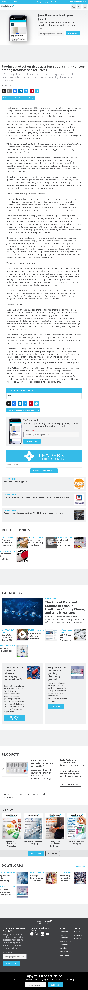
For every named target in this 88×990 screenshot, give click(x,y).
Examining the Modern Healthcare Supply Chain (66, 878)
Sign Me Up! (73, 33)
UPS (10, 396)
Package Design (37, 873)
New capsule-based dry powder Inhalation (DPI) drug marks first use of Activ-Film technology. (42, 774)
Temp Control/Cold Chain (66, 630)
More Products (70, 784)
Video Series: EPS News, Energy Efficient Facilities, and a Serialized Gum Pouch (7, 637)
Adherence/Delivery (35, 537)
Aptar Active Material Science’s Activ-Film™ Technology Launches (42, 763)
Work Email (28, 430)
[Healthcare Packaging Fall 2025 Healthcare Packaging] (33, 826)
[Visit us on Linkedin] (42, 934)
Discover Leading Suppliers (15, 481)
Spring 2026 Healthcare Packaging (11, 844)
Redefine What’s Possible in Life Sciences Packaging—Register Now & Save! (37, 497)
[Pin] (32, 91)
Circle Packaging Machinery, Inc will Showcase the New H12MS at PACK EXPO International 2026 (73, 762)
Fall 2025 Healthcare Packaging (33, 843)
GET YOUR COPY (14, 718)
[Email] (9, 91)
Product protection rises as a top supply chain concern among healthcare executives (7, 542)
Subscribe (36, 853)
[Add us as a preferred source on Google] (37, 91)
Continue (55, 985)
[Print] (4, 91)
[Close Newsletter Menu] (85, 15)
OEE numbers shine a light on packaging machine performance (62, 542)
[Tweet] (26, 91)
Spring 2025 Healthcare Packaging (55, 844)
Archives (52, 853)
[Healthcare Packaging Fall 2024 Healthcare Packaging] (76, 826)
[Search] (79, 6)
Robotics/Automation (63, 537)
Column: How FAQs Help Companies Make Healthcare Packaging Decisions (34, 636)
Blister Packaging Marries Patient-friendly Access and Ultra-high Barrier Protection (72, 774)
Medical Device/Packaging (36, 630)
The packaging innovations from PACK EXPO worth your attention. (33, 513)
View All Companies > (44, 471)
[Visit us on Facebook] (32, 934)
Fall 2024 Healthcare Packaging (77, 843)
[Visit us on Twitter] (37, 934)
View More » (81, 866)
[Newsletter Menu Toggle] (73, 6)
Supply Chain (7, 537)
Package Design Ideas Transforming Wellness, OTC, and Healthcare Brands (37, 878)
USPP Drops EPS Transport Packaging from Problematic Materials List (66, 637)
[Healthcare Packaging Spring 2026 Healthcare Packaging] (11, 826)
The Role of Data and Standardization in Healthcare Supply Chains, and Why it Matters (65, 607)
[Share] (15, 91)
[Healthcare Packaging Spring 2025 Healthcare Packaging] (55, 826)
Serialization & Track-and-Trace (8, 630)
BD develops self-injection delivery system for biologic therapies (35, 542)
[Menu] (85, 6)
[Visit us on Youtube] (47, 934)
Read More (56, 706)
